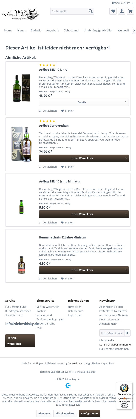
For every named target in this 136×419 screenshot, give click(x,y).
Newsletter (74, 306)
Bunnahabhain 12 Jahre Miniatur (62, 237)
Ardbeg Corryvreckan (54, 126)
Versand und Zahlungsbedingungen (50, 317)
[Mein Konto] (121, 11)
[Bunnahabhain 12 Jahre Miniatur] (21, 256)
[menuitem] (72, 11)
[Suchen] (90, 11)
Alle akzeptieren (65, 413)
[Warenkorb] (130, 11)
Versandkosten (76, 363)
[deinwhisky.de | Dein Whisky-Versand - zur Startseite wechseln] (20, 16)
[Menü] (130, 384)
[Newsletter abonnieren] (127, 333)
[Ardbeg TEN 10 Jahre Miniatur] (21, 200)
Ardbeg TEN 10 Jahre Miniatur (60, 181)
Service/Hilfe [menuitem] (123, 3)
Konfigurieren (89, 413)
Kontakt (41, 311)
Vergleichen (49, 110)
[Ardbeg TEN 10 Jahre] (21, 88)
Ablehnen (44, 413)
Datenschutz (75, 311)
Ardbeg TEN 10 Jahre (53, 70)
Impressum (74, 315)
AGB (39, 327)
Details (82, 102)
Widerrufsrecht (46, 323)
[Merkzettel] (113, 11)
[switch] (124, 405)
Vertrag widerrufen (14, 340)
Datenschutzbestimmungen (115, 344)
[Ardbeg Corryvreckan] (21, 144)
